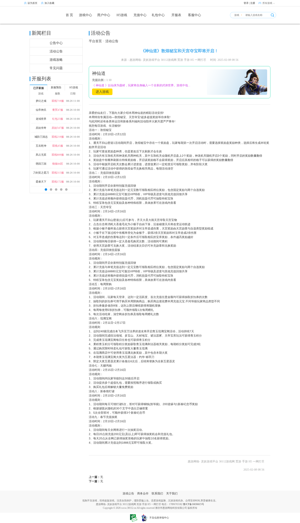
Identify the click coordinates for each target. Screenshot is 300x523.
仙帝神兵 (41, 109)
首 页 (69, 15)
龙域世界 (41, 118)
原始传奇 (41, 127)
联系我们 (157, 493)
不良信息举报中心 (159, 517)
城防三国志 (41, 136)
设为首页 (32, 3)
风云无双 (41, 154)
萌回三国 (41, 163)
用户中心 (103, 15)
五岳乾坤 (41, 145)
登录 (246, 3)
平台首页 (95, 41)
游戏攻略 (56, 59)
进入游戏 (102, 91)
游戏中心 (85, 15)
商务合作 (143, 493)
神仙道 (99, 73)
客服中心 (194, 15)
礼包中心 (158, 15)
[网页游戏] (38, 17)
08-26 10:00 (73, 109)
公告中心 (56, 43)
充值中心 (140, 15)
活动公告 (56, 51)
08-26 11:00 (73, 100)
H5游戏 (122, 15)
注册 (252, 3)
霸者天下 (41, 181)
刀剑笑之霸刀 (41, 172)
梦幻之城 (41, 100)
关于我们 (172, 493)
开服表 (176, 15)
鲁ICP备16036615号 (193, 504)
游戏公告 (128, 493)
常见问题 (56, 68)
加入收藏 (49, 3)
